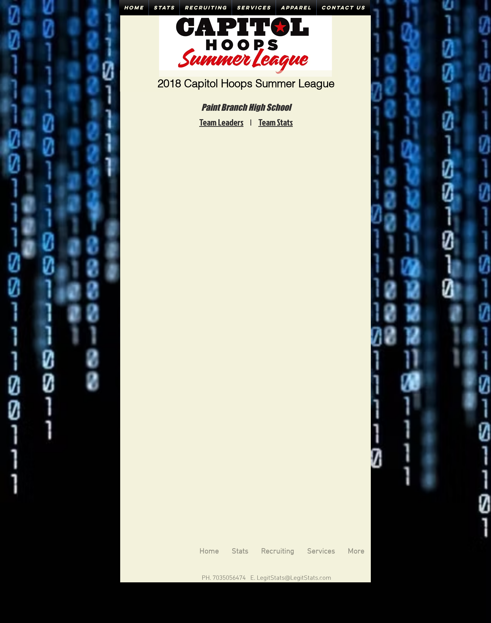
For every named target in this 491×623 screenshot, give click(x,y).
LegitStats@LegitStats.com (294, 578)
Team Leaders (221, 122)
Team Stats (275, 122)
